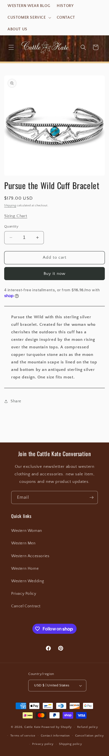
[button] (28, 17)
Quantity (11, 226)
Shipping (10, 205)
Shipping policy (70, 744)
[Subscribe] (91, 497)
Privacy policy (43, 744)
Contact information (55, 735)
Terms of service (22, 735)
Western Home (25, 568)
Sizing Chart (15, 216)
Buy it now (54, 273)
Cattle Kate (32, 727)
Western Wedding (27, 581)
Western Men (23, 543)
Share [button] (16, 401)
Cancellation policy (89, 735)
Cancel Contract (26, 606)
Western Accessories (30, 556)
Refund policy (87, 727)
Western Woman (26, 531)
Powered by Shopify (56, 727)
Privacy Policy (23, 593)
